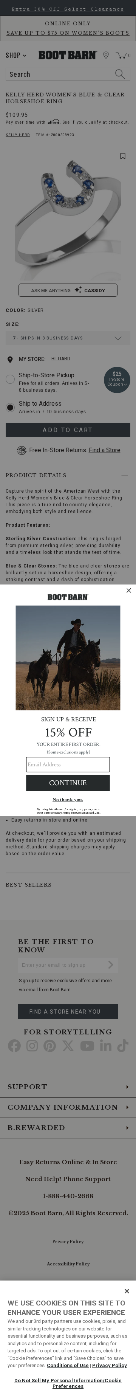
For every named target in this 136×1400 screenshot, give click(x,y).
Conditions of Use (68, 1365)
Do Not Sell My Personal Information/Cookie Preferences (68, 1383)
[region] (68, 1340)
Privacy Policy (109, 1365)
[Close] (127, 1291)
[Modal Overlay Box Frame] (68, 700)
